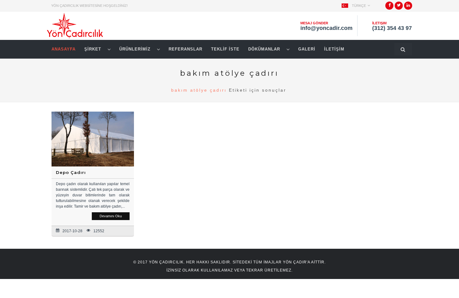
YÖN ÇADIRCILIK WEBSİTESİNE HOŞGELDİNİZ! (89, 5)
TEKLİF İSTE (225, 49)
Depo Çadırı (71, 172)
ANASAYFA (64, 49)
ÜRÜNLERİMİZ (135, 49)
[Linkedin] (408, 7)
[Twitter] (399, 7)
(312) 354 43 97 (392, 28)
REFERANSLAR (185, 49)
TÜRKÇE (359, 5)
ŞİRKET (93, 49)
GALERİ (306, 49)
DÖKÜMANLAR (265, 49)
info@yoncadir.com (326, 28)
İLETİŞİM (334, 49)
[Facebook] (389, 7)
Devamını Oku (111, 216)
